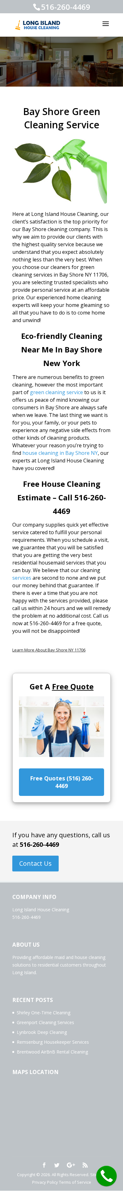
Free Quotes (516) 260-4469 (61, 781)
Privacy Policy (45, 1182)
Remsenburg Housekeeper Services (53, 1042)
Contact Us (35, 863)
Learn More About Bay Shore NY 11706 (48, 650)
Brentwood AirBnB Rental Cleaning (52, 1052)
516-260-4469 (39, 844)
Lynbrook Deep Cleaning (42, 1032)
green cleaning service (56, 392)
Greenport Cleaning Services (45, 1022)
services (21, 577)
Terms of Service (75, 1182)
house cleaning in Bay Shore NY (60, 452)
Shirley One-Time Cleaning (43, 1013)
